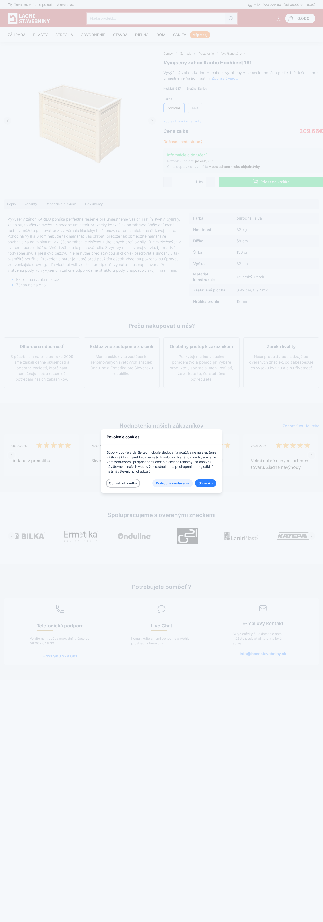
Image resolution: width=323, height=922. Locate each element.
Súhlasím (206, 483)
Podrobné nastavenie (172, 483)
